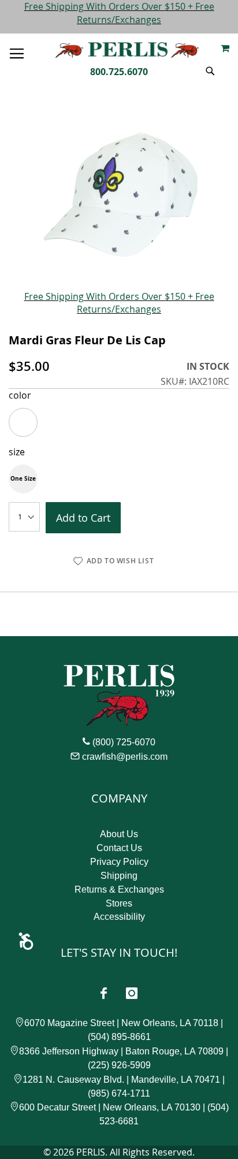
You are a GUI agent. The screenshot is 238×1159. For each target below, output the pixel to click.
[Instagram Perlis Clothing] (131, 993)
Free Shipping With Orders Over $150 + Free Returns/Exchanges (119, 13)
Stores (119, 903)
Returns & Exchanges (119, 889)
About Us (119, 834)
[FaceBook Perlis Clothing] (103, 993)
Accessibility (119, 917)
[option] (23, 422)
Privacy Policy (119, 862)
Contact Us (119, 848)
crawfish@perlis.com (125, 756)
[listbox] (119, 422)
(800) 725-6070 (123, 742)
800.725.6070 (119, 71)
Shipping (119, 876)
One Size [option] (23, 478)
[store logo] (127, 50)
